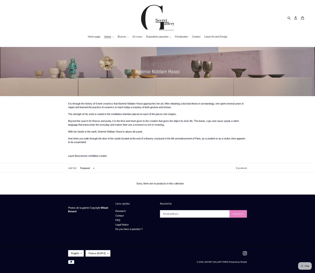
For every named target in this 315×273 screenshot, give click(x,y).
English (75, 253)
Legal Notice (122, 224)
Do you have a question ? (129, 229)
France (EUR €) (97, 253)
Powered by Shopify (238, 262)
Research (120, 211)
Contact (119, 215)
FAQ (117, 220)
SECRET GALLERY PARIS (216, 262)
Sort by (72, 168)
